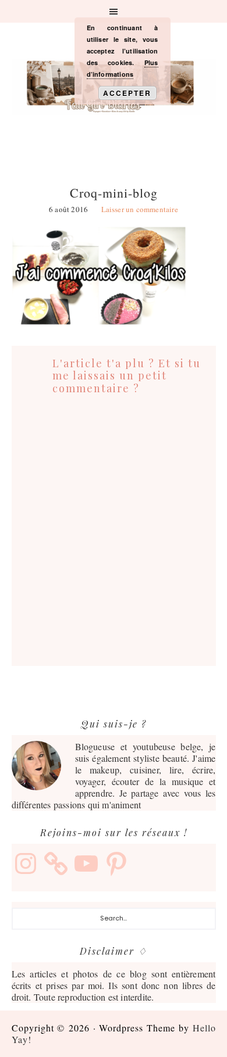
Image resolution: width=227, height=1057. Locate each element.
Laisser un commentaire (139, 209)
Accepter (127, 93)
